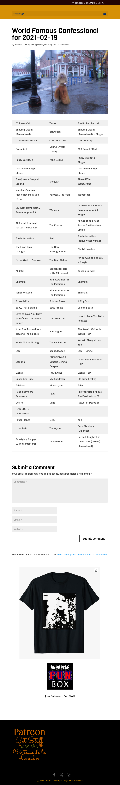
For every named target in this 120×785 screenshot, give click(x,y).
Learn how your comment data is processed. (82, 554)
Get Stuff (69, 696)
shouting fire (50, 44)
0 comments (63, 44)
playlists (39, 44)
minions (18, 44)
